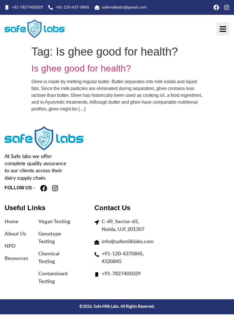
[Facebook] (216, 7)
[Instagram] (226, 7)
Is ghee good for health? (81, 68)
